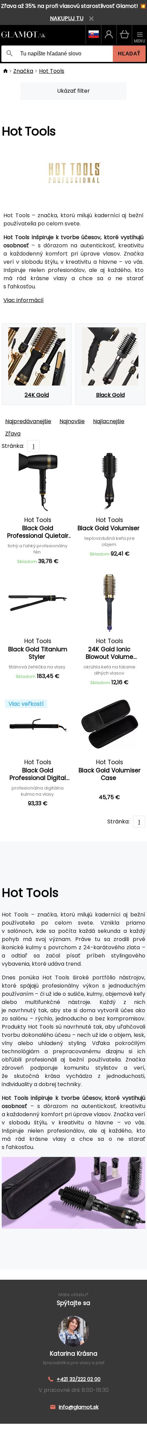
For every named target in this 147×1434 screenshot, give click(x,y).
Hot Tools (51, 71)
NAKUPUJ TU (66, 18)
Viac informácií (23, 300)
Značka (23, 71)
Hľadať (129, 53)
